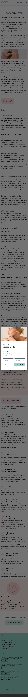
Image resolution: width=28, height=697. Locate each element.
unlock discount (20, 364)
